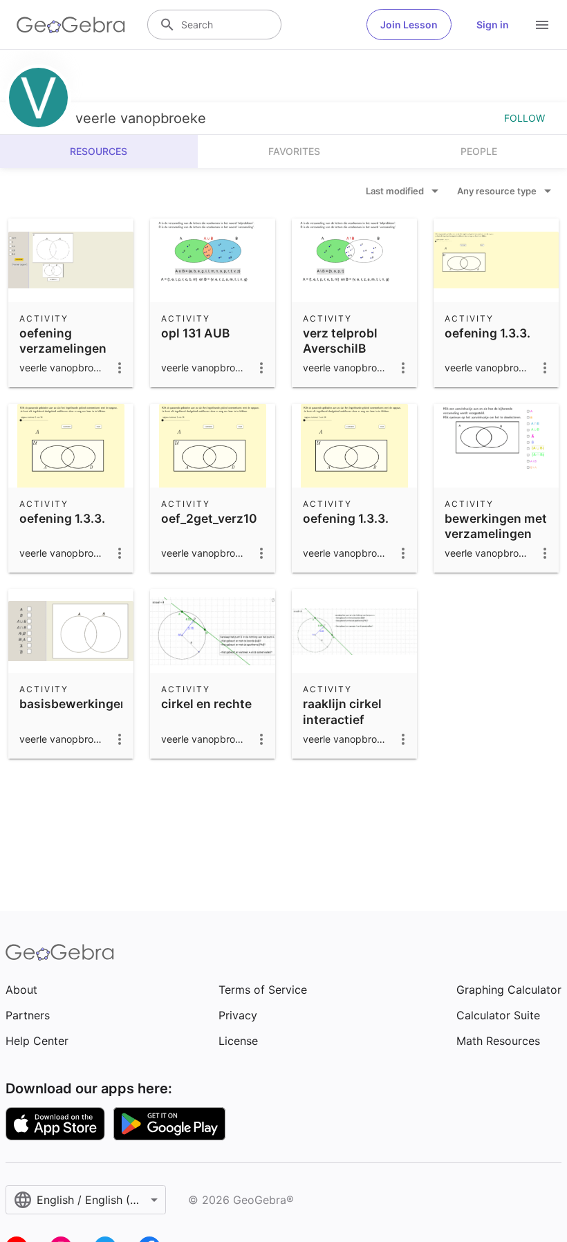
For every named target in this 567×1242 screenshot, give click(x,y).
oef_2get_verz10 (209, 518)
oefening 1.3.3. (487, 333)
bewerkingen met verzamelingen (496, 526)
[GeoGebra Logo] (71, 25)
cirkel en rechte (206, 703)
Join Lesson (409, 24)
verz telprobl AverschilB (340, 340)
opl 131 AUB (195, 333)
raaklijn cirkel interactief (342, 711)
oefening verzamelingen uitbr (62, 348)
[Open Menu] (542, 25)
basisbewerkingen (73, 703)
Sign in (492, 24)
